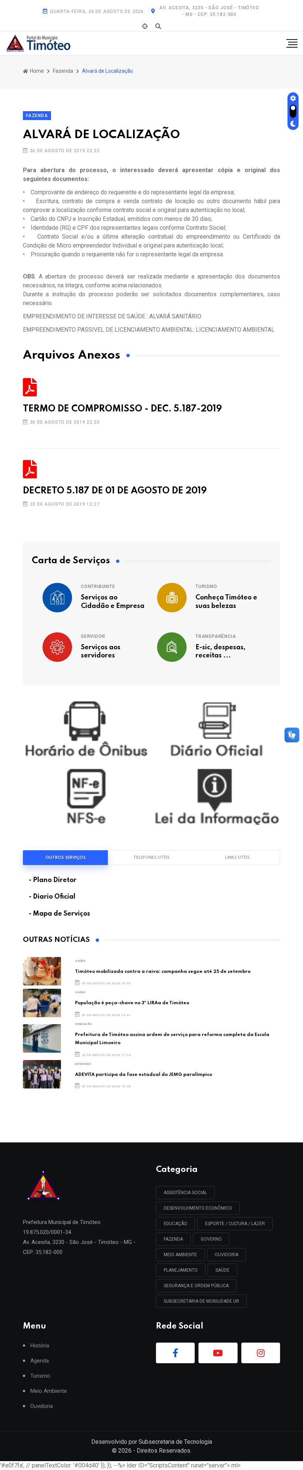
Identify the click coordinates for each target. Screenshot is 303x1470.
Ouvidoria (41, 1406)
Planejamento (181, 1270)
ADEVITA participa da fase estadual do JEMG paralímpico (143, 1074)
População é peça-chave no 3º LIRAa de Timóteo (132, 1003)
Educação (83, 1024)
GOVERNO (83, 1064)
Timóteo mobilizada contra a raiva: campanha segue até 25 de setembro (163, 971)
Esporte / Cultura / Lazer (235, 1223)
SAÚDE (80, 961)
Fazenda (63, 71)
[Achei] (145, 26)
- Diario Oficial (52, 896)
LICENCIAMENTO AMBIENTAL (235, 329)
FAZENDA (173, 1239)
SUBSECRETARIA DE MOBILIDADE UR (201, 1301)
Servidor (93, 636)
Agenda (39, 1361)
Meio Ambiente (180, 1254)
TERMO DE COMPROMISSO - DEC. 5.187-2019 (122, 409)
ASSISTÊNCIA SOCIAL (185, 1192)
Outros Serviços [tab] (65, 857)
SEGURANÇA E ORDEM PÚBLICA (196, 1285)
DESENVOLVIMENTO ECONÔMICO (198, 1208)
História (39, 1345)
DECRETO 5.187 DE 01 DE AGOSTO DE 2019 (115, 491)
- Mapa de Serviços (59, 913)
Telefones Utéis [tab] (151, 857)
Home (36, 71)
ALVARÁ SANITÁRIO (175, 316)
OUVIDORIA (226, 1254)
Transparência (215, 636)
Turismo (206, 586)
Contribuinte (98, 586)
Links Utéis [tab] (237, 857)
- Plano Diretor (52, 880)
